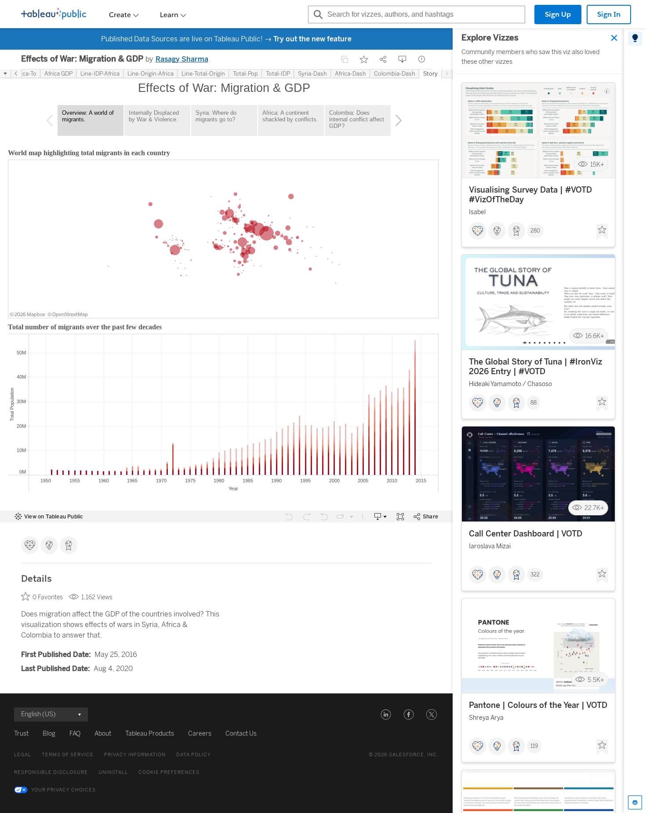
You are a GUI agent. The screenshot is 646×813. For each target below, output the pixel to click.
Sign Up (558, 14)
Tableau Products (149, 733)
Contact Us (241, 733)
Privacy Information (135, 755)
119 (534, 746)
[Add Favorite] (364, 59)
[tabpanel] (538, 420)
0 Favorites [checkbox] (48, 597)
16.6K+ (594, 336)
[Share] (383, 59)
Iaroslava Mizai (490, 546)
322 (535, 575)
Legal (22, 755)
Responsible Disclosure (51, 772)
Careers (199, 733)
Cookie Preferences (169, 772)
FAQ (74, 733)
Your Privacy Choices (63, 790)
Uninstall (113, 772)
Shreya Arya (486, 718)
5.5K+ (596, 679)
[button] (386, 714)
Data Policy (193, 755)
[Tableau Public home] (53, 14)
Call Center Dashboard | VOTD (525, 534)
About (102, 733)
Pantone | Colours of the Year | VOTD (538, 705)
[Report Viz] (422, 59)
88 (533, 403)
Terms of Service (68, 755)
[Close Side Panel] (614, 38)
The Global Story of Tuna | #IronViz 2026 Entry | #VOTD (535, 366)
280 (535, 231)
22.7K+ (594, 508)
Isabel (477, 212)
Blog (49, 733)
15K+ (597, 164)
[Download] (402, 59)
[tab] (635, 39)
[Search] (317, 14)
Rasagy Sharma (182, 59)
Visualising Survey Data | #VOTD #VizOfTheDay (530, 194)
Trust (21, 733)
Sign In (609, 14)
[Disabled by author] (344, 59)
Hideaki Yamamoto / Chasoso (510, 384)
